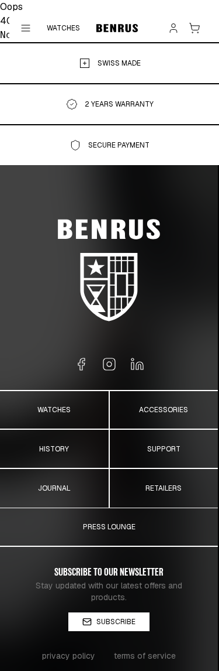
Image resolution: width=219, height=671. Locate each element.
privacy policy (68, 656)
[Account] (173, 28)
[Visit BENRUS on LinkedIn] (137, 364)
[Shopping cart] (194, 28)
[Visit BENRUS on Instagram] (109, 364)
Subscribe (115, 622)
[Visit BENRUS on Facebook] (81, 364)
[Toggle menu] (26, 28)
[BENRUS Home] (117, 28)
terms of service (145, 656)
